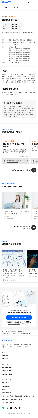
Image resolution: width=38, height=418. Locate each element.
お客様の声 (21, 331)
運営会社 (4, 383)
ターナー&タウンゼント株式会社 (26, 32)
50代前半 (7, 32)
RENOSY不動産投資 (11, 331)
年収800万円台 (15, 160)
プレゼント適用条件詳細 (14, 324)
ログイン (30, 2)
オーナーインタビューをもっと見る (22, 227)
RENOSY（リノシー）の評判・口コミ (11, 333)
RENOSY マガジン (7, 374)
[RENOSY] (19, 340)
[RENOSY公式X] (20, 408)
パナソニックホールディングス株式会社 (17, 161)
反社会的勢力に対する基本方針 (11, 399)
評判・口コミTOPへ (11, 7)
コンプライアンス (7, 402)
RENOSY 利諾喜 (6, 371)
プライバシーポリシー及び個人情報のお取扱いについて (18, 396)
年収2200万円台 (14, 32)
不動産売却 (5, 359)
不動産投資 (5, 355)
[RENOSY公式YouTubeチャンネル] (11, 408)
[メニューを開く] (35, 2)
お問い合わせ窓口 (7, 393)
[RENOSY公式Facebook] (15, 408)
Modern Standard (7, 367)
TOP (3, 331)
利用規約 (4, 389)
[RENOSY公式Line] (3, 408)
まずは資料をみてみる (19, 317)
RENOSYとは (6, 386)
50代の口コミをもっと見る (21, 170)
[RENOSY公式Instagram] (7, 408)
